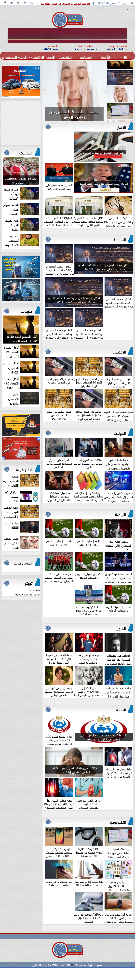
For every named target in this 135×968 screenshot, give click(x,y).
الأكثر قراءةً (24, 469)
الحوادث (119, 433)
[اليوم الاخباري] (21, 267)
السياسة (119, 239)
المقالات (26, 152)
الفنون (121, 628)
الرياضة (120, 514)
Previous (105, 91)
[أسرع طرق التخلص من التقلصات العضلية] (120, 111)
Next (45, 91)
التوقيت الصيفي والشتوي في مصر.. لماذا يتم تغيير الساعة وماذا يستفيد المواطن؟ (84, 3)
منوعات (27, 311)
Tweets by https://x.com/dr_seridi (27, 591)
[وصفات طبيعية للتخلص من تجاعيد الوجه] (120, 77)
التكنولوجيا (118, 821)
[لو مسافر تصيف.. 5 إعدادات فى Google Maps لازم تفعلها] (120, 94)
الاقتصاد (119, 351)
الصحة (121, 709)
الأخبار (121, 127)
